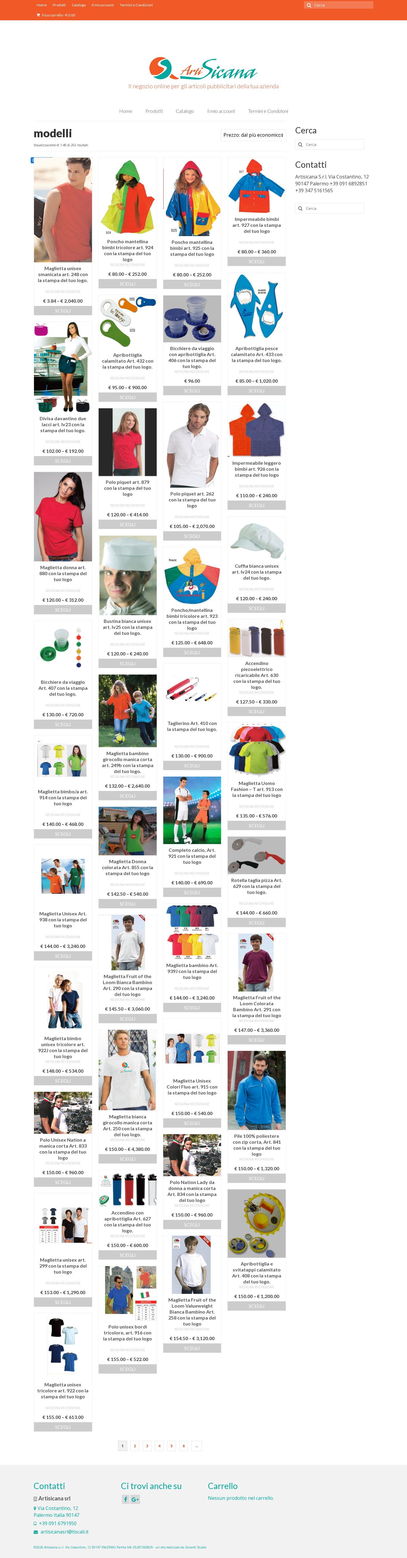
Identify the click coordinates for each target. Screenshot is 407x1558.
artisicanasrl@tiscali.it (63, 1531)
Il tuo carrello (58, 15)
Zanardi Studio (195, 1547)
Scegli (63, 310)
